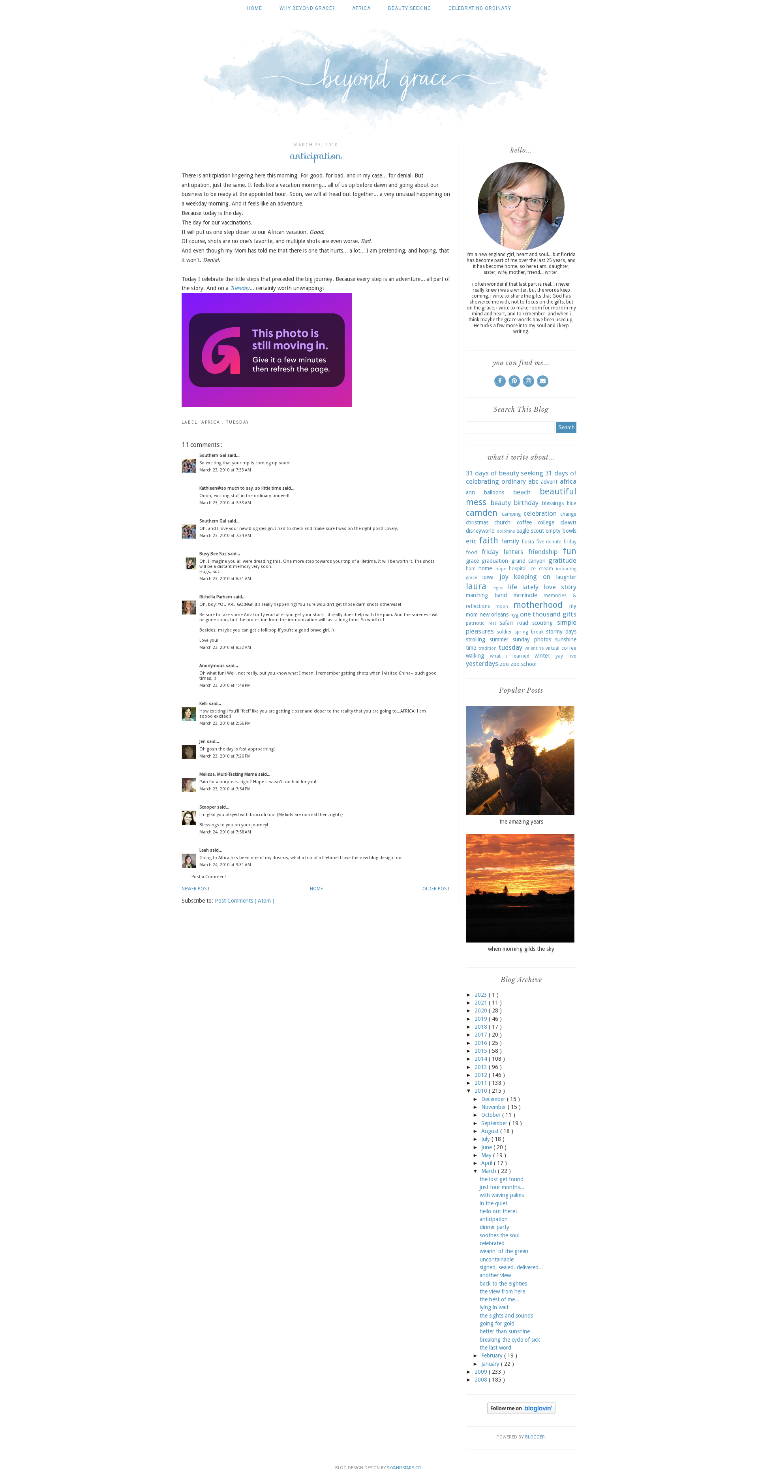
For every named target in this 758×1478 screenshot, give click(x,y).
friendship (542, 552)
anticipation (494, 1219)
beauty (501, 503)
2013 (482, 1067)
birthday (526, 503)
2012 (482, 1075)
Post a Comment (208, 876)
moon (501, 606)
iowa (487, 577)
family (510, 541)
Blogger (535, 1437)
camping (511, 514)
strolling (475, 639)
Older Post (436, 889)
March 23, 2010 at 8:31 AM (225, 578)
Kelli (204, 703)
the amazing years (521, 821)
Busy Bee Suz (213, 553)
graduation (495, 561)
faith (488, 540)
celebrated (492, 1243)
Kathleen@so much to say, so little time (240, 488)
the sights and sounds (506, 1315)
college (546, 522)
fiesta (528, 542)
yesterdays (482, 663)
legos (497, 587)
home (485, 568)
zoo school (523, 664)
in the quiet (493, 1203)
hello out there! (498, 1211)
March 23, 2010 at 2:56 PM (225, 723)
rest (492, 623)
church (502, 522)
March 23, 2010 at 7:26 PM (225, 756)
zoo (504, 664)
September (495, 1123)
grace (472, 561)
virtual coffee (561, 648)
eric (471, 541)
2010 (482, 1091)
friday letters (502, 552)
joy (503, 577)
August (490, 1131)
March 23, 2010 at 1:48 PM (225, 685)
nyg (514, 615)
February (492, 1355)
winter (542, 655)
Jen (203, 741)
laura (476, 586)
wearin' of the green (504, 1251)
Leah (204, 850)
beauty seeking (409, 8)
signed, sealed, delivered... (511, 1267)
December (494, 1099)
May (487, 1155)
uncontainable (497, 1259)
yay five (566, 656)
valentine (534, 648)
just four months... (502, 1187)
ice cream (541, 568)
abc (533, 481)
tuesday (237, 422)
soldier (504, 632)
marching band (486, 595)
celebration (540, 513)
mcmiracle (525, 595)
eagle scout (530, 531)
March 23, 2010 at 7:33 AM (225, 470)
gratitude (562, 560)
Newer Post (196, 889)
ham (471, 568)
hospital (518, 568)
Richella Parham (216, 596)
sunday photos (531, 639)
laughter (566, 577)
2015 (482, 1051)
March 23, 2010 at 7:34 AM (225, 535)
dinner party (494, 1227)
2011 (482, 1083)
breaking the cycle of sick (510, 1340)
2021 (482, 1002)
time (471, 648)
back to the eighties (503, 1283)
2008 (482, 1379)
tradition (487, 648)
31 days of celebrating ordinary (521, 477)
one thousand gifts (548, 614)
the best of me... (500, 1299)
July (486, 1139)
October (491, 1115)
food (471, 552)
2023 (482, 995)
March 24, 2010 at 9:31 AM (225, 864)
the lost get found (501, 1179)
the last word (495, 1347)
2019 (482, 1019)
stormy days (561, 631)
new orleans (494, 614)
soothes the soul (500, 1235)
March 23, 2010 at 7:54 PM (225, 789)
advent (549, 482)
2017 (482, 1034)
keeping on (532, 577)
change (568, 514)
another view (495, 1275)
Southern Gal (213, 455)
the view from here (502, 1291)
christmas (477, 522)
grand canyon (528, 561)
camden (481, 512)
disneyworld (480, 531)
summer (499, 639)
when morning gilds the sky (521, 949)
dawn (568, 522)
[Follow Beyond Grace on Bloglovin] (521, 1412)
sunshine (565, 639)
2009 (482, 1372)
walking (475, 655)
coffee (524, 522)
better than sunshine (505, 1331)
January (491, 1364)
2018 (482, 1027)
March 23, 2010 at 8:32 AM (225, 647)
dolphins (506, 531)
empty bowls (561, 531)
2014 (482, 1059)
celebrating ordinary (479, 8)
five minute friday (556, 542)
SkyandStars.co (404, 1467)
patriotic (475, 623)
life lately (523, 587)
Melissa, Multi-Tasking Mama (228, 774)
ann (470, 492)
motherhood (538, 604)
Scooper (208, 807)
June (487, 1147)
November (494, 1107)
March (489, 1171)
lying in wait (494, 1307)
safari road (514, 623)
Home (254, 8)
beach (522, 492)
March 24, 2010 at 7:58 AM (225, 832)
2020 (482, 1010)
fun (569, 551)
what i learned (509, 656)
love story (560, 587)
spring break (528, 632)
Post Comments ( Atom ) (244, 900)
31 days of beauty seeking (504, 473)
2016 (482, 1043)
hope (500, 568)
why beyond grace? (307, 8)
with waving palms (502, 1195)
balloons (494, 492)
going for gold (497, 1323)
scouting (542, 623)
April (487, 1163)
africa (361, 8)
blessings (553, 503)
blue (571, 503)
